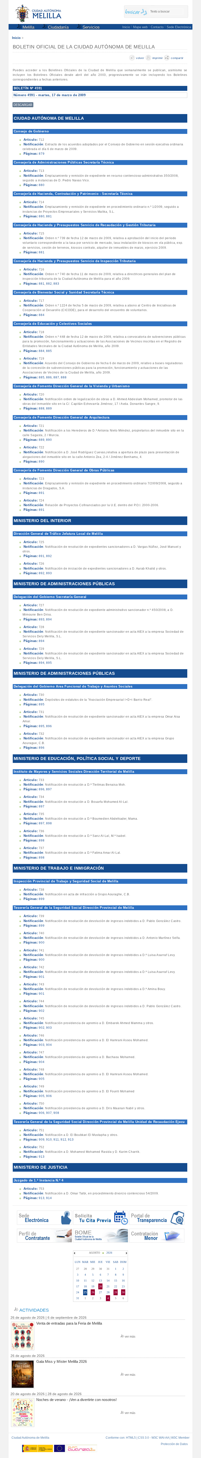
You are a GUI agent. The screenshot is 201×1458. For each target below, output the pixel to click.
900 (41, 942)
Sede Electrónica (179, 27)
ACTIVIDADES (34, 1310)
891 (41, 493)
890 (49, 440)
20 (100, 1286)
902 (41, 1011)
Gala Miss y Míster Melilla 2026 (61, 1361)
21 (108, 1286)
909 (41, 1139)
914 (49, 1198)
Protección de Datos (174, 1444)
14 (108, 1280)
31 (77, 1298)
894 (49, 619)
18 (85, 1286)
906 (49, 1096)
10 (77, 1280)
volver (140, 58)
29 (115, 1292)
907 (49, 1113)
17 (77, 1286)
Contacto (157, 27)
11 (85, 1280)
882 (49, 283)
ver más (130, 1336)
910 (49, 1139)
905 (41, 1079)
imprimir (157, 58)
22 (115, 1286)
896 (49, 726)
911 (56, 1139)
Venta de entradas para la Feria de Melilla (69, 1323)
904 (49, 1045)
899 (41, 899)
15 (115, 1280)
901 (41, 977)
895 (49, 663)
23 (123, 1286)
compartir (177, 58)
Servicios (90, 27)
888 (63, 377)
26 (92, 1292)
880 (41, 185)
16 (123, 1280)
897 (49, 789)
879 (41, 153)
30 (123, 1292)
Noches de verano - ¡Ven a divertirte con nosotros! (76, 1400)
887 (56, 377)
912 (63, 1139)
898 (49, 823)
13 (100, 1280)
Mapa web (140, 27)
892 (49, 556)
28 (108, 1292)
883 (56, 283)
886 (49, 377)
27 (100, 1292)
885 (49, 351)
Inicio (126, 27)
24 (77, 1292)
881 (49, 216)
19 (92, 1286)
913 (71, 1139)
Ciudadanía (58, 27)
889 (49, 408)
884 (41, 315)
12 (92, 1280)
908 (56, 1113)
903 (49, 1027)
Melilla (27, 27)
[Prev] (75, 1253)
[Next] (126, 1253)
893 (49, 573)
